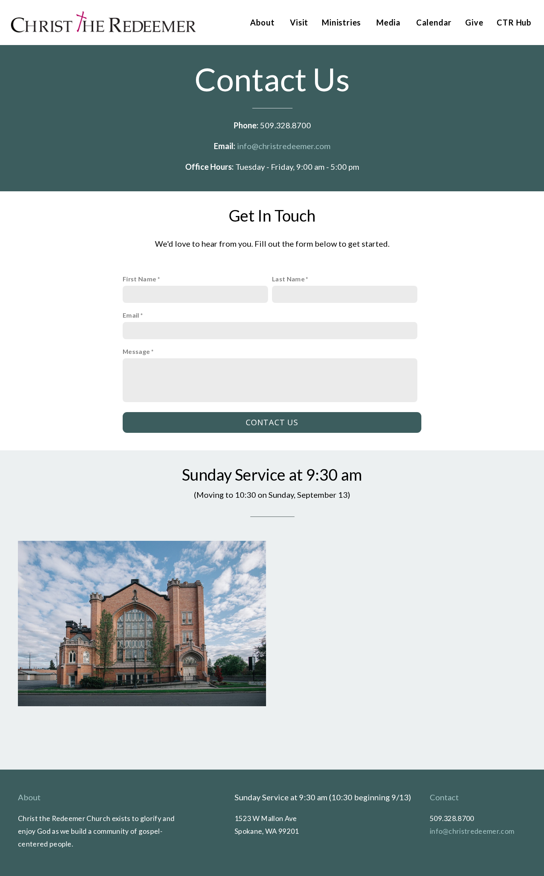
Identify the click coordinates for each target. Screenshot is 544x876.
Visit (299, 22)
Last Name (288, 279)
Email (131, 315)
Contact (444, 797)
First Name (139, 279)
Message (136, 351)
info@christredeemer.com (284, 146)
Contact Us (272, 422)
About (263, 22)
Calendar (434, 22)
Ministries (342, 22)
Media (389, 22)
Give (474, 22)
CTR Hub (514, 22)
